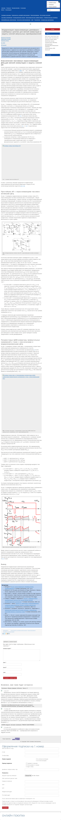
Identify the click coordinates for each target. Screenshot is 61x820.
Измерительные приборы (51, 17)
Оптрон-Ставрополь (48, 48)
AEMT (46, 36)
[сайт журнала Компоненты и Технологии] (33, 739)
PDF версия (3, 45)
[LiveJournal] (9, 634)
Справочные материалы (47, 20)
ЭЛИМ (54, 48)
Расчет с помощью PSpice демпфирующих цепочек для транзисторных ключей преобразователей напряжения (21, 600)
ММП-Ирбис (55, 42)
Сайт (4, 672)
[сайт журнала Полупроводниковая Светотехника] (44, 739)
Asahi (58, 36)
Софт (32, 20)
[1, (34, 349)
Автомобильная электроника (8, 20)
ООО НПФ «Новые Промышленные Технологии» (51, 46)
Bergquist (46, 37)
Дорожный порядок (48, 42)
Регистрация (8, 9)
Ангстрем (52, 40)
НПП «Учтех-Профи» (48, 44)
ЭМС (21, 70)
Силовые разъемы (6, 15)
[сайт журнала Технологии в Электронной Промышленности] (25, 739)
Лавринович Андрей (6, 39)
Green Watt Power (55, 37)
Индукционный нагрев (19, 17)
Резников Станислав (5, 37)
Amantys (49, 36)
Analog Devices (53, 36)
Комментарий (7, 648)
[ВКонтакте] (3, 634)
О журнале (23, 8)
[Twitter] (5, 634)
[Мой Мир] (8, 634)
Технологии (37, 20)
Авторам (3, 8)
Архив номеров (52, 6)
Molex (49, 40)
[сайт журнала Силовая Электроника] (15, 739)
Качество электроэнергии (23, 20)
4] (26, 126)
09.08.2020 (5, 630)
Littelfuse (51, 39)
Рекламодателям (16, 8)
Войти (2, 9)
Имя (4, 662)
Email (5, 667)
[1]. (20, 116)
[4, (21, 186)
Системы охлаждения (6, 17)
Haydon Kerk (47, 39)
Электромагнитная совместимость (34, 17)
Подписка (51, 4)
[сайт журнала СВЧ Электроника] (54, 739)
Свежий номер (52, 2)
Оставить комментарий (8, 631)
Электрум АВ (47, 49)
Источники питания (45, 15)
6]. (24, 186)
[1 (22, 126)
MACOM (55, 39)
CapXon (50, 37)
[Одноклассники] (6, 634)
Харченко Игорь (5, 40)
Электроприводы (34, 15)
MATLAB (46, 40)
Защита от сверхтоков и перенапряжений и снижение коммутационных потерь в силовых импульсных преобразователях (22, 605)
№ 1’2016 (3, 43)
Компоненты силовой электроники (21, 15)
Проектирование (31, 630)
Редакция (8, 8)
